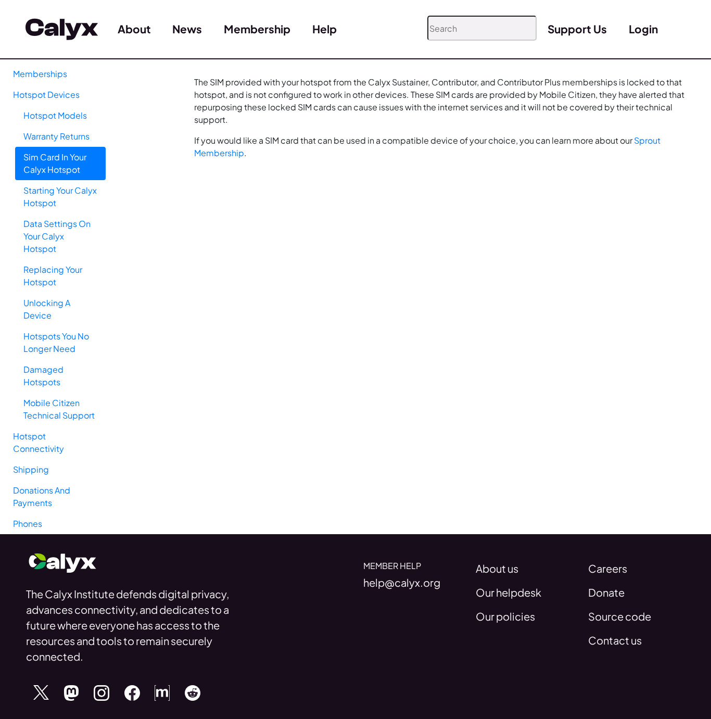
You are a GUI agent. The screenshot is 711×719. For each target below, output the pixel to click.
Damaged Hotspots (43, 375)
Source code (619, 616)
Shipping (31, 469)
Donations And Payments (41, 496)
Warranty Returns (56, 136)
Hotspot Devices (46, 94)
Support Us (577, 29)
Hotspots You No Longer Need (56, 342)
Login (643, 29)
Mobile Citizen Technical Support (59, 409)
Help (324, 29)
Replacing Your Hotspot (52, 275)
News (187, 29)
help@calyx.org (401, 582)
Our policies (505, 616)
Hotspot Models (55, 115)
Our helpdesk (508, 592)
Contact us (615, 640)
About (134, 29)
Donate (606, 592)
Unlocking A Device (46, 309)
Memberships (40, 73)
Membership (257, 29)
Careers (607, 568)
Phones (27, 523)
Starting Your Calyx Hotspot (60, 196)
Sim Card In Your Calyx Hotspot (54, 163)
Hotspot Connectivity (38, 442)
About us (497, 568)
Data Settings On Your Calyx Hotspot (57, 236)
